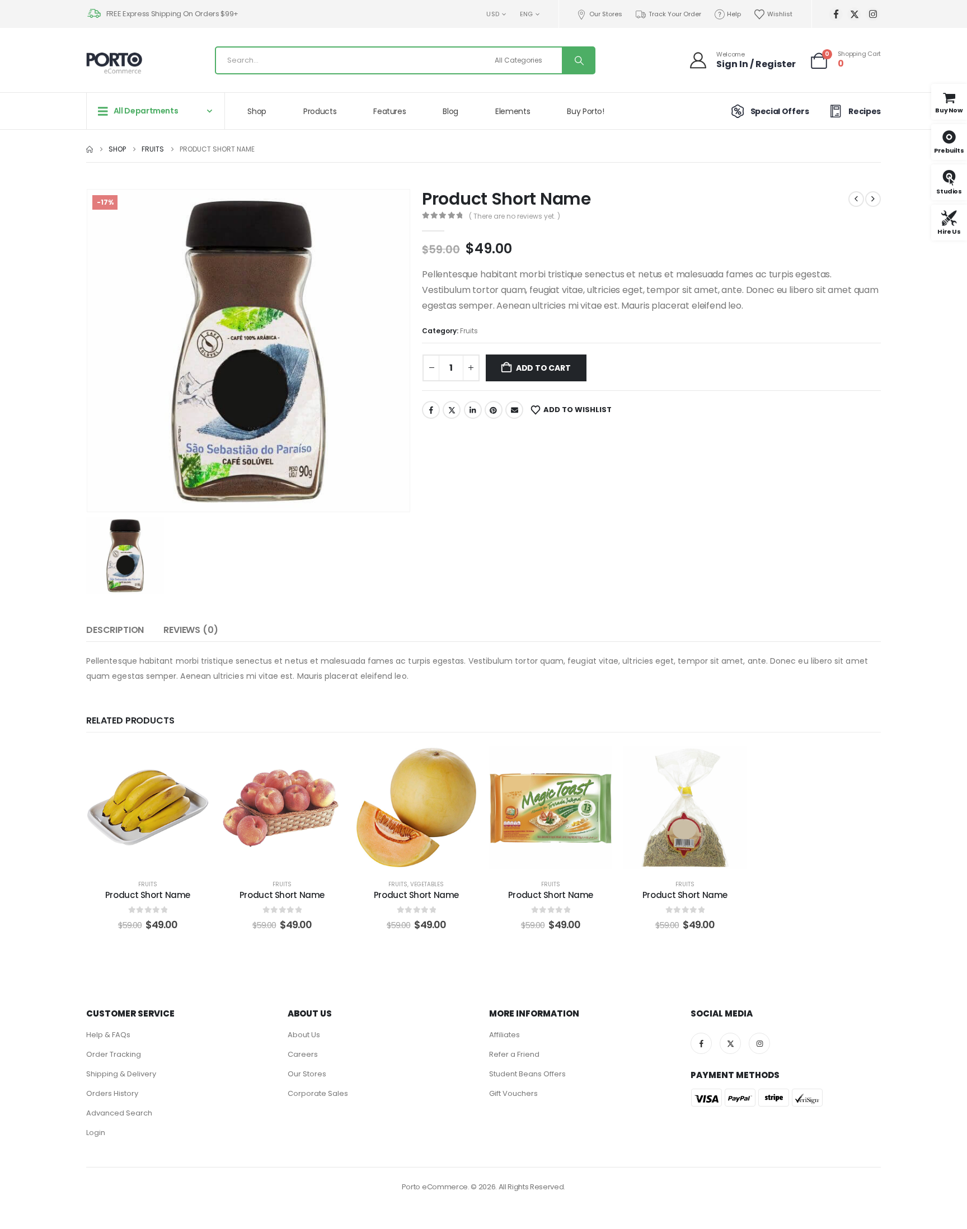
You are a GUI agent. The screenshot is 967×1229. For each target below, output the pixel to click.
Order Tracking (113, 1054)
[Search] (578, 60)
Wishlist (779, 14)
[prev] (856, 199)
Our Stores (605, 14)
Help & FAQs (108, 1034)
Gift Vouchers (513, 1093)
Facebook (431, 410)
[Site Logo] (114, 63)
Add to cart (543, 368)
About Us (304, 1034)
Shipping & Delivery (121, 1074)
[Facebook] (836, 14)
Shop (256, 111)
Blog (450, 111)
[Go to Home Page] (89, 149)
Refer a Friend (514, 1054)
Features (389, 111)
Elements (512, 111)
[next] (873, 199)
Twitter (452, 410)
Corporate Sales (318, 1093)
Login (95, 1132)
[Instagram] (873, 14)
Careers (303, 1054)
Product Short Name (147, 895)
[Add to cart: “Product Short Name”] (148, 807)
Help (734, 14)
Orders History (112, 1093)
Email (514, 410)
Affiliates (504, 1034)
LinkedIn (473, 410)
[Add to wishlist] (119, 807)
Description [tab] (115, 629)
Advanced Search (119, 1113)
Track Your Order (675, 14)
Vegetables (427, 884)
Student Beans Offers (527, 1074)
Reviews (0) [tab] (190, 629)
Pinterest (494, 410)
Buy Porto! (585, 111)
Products (319, 111)
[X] (854, 14)
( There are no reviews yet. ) (514, 216)
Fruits (469, 330)
